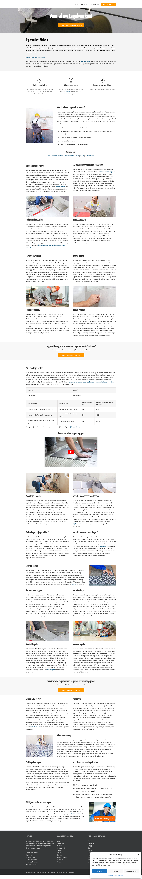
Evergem (59, 865)
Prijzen (82, 165)
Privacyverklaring (118, 875)
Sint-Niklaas (60, 853)
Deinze (59, 872)
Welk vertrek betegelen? (55, 165)
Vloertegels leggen (31, 874)
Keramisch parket (31, 867)
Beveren (59, 855)
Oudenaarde (60, 869)
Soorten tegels (89, 165)
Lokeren (59, 860)
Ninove (59, 862)
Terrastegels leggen (32, 872)
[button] (138, 855)
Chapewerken (30, 865)
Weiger (115, 871)
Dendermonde (61, 858)
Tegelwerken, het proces (71, 165)
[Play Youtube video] (71, 462)
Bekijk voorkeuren (131, 871)
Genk (89, 858)
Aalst (58, 851)
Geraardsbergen (62, 867)
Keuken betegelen (31, 869)
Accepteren (99, 871)
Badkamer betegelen (32, 862)
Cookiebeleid (110, 875)
